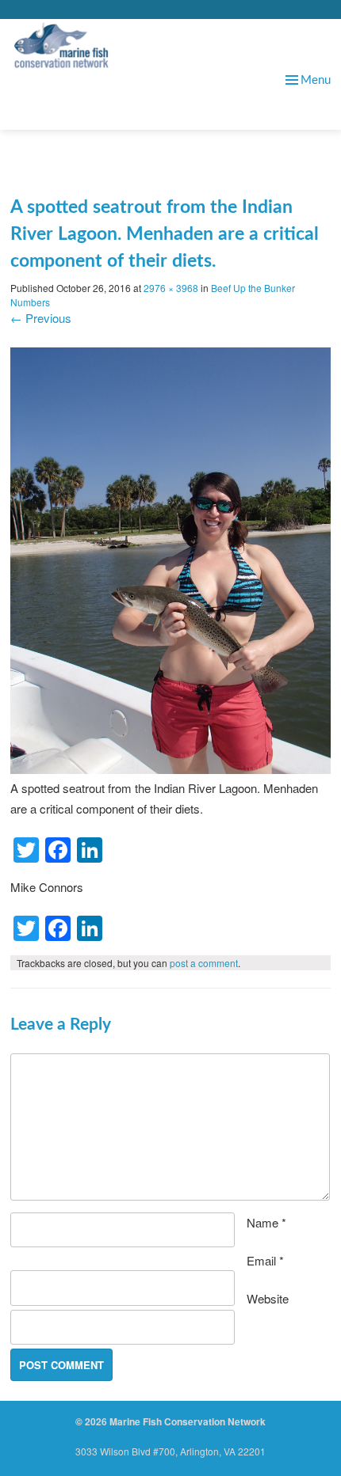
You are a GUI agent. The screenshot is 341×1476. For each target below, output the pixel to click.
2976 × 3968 (171, 287)
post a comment (204, 962)
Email (265, 1260)
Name (266, 1222)
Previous (40, 317)
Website (268, 1298)
